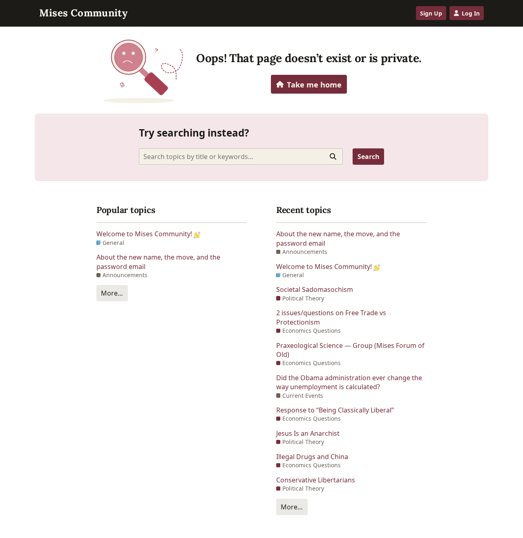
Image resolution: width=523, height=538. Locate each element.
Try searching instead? (194, 133)
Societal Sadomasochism (314, 289)
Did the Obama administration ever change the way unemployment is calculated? (349, 382)
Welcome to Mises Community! (145, 233)
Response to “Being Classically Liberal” (335, 410)
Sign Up (431, 13)
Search (369, 156)
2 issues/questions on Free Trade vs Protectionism (331, 317)
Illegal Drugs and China (312, 456)
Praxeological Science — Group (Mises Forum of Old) (350, 350)
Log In (471, 13)
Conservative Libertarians (315, 479)
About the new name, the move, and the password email (158, 262)
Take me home (314, 84)
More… (112, 293)
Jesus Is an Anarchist (308, 433)
